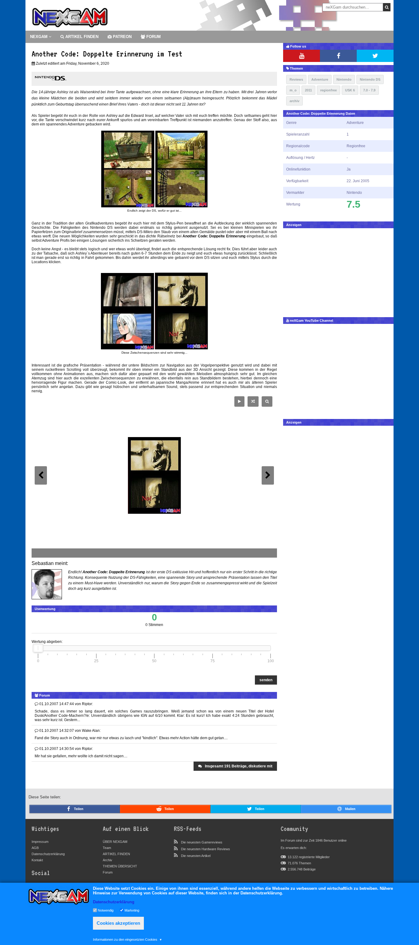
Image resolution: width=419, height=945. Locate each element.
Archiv (107, 860)
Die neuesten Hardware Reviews (205, 849)
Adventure (319, 79)
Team (107, 848)
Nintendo (344, 79)
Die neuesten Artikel (195, 856)
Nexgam (39, 36)
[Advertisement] (338, 271)
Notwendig (105, 910)
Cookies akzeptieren (118, 923)
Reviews (296, 79)
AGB (35, 848)
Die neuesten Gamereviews (201, 842)
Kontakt (37, 860)
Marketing (132, 910)
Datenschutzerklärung (48, 854)
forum (153, 36)
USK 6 (350, 90)
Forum (108, 872)
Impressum (40, 841)
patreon (122, 36)
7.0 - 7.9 (369, 90)
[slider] (38, 648)
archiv (294, 101)
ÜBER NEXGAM (115, 841)
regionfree (328, 90)
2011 (308, 90)
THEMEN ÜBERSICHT (120, 866)
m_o (293, 90)
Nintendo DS (370, 79)
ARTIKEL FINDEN (81, 36)
